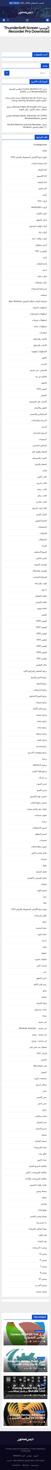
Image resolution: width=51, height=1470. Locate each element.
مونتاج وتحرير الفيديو (38, 1216)
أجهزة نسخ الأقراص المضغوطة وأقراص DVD (29, 157)
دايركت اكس (42, 965)
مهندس (44, 1204)
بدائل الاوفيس (41, 665)
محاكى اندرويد (41, 1084)
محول (44, 1110)
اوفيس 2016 (42, 646)
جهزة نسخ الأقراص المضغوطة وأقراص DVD (29, 909)
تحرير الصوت (41, 784)
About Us (25, 1465)
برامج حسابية (41, 715)
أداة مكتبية (42, 188)
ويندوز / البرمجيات (39, 1247)
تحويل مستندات (41, 815)
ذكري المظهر (41, 978)
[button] (8, 20)
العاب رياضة (42, 489)
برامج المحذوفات (40, 690)
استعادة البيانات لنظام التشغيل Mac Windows (28, 301)
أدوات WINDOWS (39, 207)
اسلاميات (43, 332)
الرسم (44, 426)
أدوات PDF (42, 201)
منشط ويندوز (41, 1191)
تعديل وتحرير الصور (39, 853)
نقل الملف (43, 1235)
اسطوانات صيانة (40, 326)
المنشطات (42, 539)
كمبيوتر (44, 1072)
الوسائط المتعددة (40, 577)
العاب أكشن (42, 477)
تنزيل (45, 896)
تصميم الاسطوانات (39, 828)
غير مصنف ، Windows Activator (33, 1028)
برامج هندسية (41, 746)
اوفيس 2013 (42, 640)
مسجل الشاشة (41, 1141)
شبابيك (44, 997)
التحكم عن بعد (41, 376)
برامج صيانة (42, 727)
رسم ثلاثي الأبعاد (40, 984)
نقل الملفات (42, 1241)
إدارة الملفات (41, 263)
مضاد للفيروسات (40, 1147)
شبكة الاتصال (41, 1003)
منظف (44, 1197)
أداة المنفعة (42, 182)
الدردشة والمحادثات (39, 420)
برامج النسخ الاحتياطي (38, 696)
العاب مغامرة (41, 502)
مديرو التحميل (41, 1128)
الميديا (44, 546)
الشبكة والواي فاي (39, 452)
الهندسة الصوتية (40, 564)
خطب (44, 947)
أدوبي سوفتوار (41, 245)
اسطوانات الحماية (40, 307)
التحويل (44, 383)
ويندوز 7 (43, 1266)
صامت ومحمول (40, 1009)
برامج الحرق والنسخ (39, 677)
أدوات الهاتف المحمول (38, 226)
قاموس (44, 1059)
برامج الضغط (41, 683)
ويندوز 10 (43, 1254)
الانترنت (44, 364)
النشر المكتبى (41, 558)
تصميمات (43, 840)
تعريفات (43, 859)
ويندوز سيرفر (41, 1291)
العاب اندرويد (42, 483)
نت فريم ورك (41, 1222)
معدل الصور (42, 1160)
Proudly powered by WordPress (18, 1449)
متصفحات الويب (40, 1078)
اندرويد (44, 589)
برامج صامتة (42, 721)
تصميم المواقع (41, 834)
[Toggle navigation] (27, 20)
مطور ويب (42, 1153)
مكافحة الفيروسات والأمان (36, 1178)
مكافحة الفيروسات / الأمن (36, 1172)
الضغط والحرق (41, 464)
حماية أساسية (41, 928)
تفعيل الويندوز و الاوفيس (37, 878)
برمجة (44, 759)
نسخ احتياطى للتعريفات (37, 1229)
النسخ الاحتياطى (40, 552)
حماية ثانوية (42, 934)
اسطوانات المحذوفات (38, 314)
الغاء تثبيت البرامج (39, 508)
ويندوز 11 (43, 1260)
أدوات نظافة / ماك (39, 238)
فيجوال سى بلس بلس (38, 1047)
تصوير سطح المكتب (39, 846)
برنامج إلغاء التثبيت (39, 771)
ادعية (45, 270)
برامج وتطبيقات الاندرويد (37, 752)
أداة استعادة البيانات (39, 163)
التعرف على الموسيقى (38, 401)
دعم (45, 972)
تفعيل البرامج (41, 871)
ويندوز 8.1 (43, 1279)
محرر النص (42, 1103)
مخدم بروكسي (41, 1116)
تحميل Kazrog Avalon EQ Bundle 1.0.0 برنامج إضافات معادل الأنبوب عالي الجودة (28, 1391)
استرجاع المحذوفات (39, 289)
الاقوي (44, 358)
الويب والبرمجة (41, 583)
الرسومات (43, 439)
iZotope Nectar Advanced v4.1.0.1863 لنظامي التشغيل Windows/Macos (27, 1417)
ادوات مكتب (42, 276)
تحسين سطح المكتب (38, 802)
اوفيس (44, 614)
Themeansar (25, 1451)
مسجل (44, 1135)
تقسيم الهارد (42, 890)
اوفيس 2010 (42, 633)
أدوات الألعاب (41, 213)
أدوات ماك (42, 232)
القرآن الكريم (41, 514)
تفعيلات (44, 884)
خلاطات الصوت (40, 959)
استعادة (44, 295)
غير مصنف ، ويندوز (39, 1041)
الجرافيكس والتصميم (38, 414)
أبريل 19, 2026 (38, 1341)
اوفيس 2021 (42, 658)
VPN (44, 151)
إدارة (45, 257)
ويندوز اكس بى (41, 1285)
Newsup (40, 1449)
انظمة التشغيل (41, 596)
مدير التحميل (42, 1122)
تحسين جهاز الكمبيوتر (38, 796)
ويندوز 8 (43, 1272)
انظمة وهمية (42, 608)
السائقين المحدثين (40, 445)
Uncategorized (40, 144)
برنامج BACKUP (40, 765)
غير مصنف (42, 1022)
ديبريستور (25, 12)
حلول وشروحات (40, 915)
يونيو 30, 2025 (38, 1368)
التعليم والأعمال (40, 408)
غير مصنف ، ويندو (39, 1034)
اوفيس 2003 (41, 621)
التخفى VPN (42, 389)
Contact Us (16, 1465)
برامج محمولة (41, 734)
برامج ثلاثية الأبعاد (40, 708)
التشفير (44, 395)
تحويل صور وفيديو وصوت (37, 809)
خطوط (44, 953)
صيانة (44, 1016)
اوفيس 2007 (41, 627)
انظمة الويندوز (41, 602)
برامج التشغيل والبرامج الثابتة (35, 671)
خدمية (44, 940)
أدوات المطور (41, 220)
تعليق (45, 865)
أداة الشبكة (42, 169)
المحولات (43, 533)
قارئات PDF (42, 1053)
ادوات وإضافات (41, 282)
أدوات (44, 195)
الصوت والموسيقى (39, 458)
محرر (44, 1091)
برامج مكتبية (42, 740)
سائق (45, 990)
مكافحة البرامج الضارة (38, 1166)
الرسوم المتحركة (40, 433)
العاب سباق (42, 495)
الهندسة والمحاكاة (40, 571)
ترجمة (44, 821)
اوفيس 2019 (42, 652)
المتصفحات (42, 527)
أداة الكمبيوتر (42, 176)
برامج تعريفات (41, 702)
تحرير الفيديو (42, 790)
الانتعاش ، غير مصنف (38, 370)
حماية (44, 922)
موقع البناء (42, 1210)
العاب (44, 470)
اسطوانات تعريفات (39, 320)
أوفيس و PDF (41, 251)
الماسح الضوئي (41, 520)
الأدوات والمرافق (40, 339)
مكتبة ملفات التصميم (38, 1185)
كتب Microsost (40, 1066)
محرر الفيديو (42, 1097)
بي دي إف (43, 777)
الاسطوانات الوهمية (39, 351)
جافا (45, 903)
